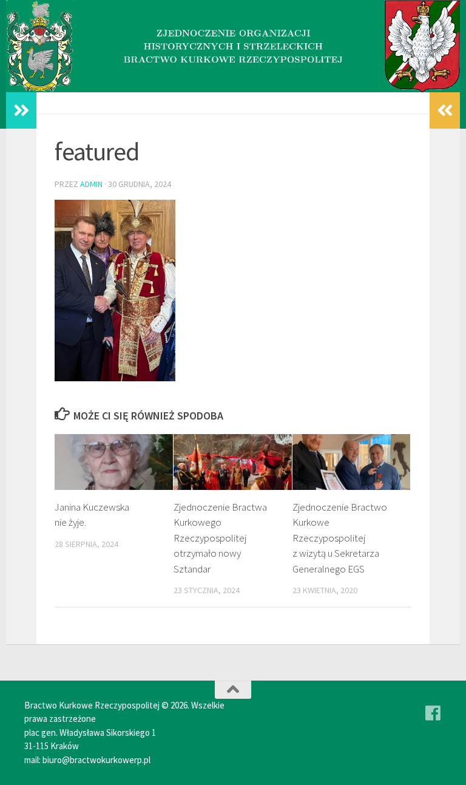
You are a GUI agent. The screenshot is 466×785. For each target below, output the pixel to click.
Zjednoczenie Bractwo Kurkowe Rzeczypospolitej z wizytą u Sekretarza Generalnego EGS (339, 538)
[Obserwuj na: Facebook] (433, 713)
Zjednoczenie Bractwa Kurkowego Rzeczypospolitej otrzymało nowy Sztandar (220, 538)
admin (91, 183)
